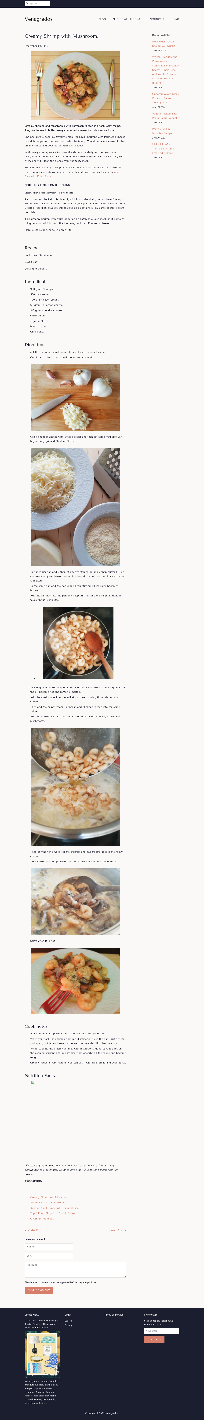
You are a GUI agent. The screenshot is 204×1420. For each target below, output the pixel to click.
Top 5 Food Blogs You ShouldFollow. (53, 1213)
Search (68, 1321)
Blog (102, 19)
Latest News (32, 1314)
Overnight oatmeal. (42, 1218)
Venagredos (112, 1413)
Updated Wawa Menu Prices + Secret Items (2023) (165, 98)
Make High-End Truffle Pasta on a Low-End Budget (163, 148)
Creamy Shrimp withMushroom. (49, 1197)
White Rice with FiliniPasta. (47, 1202)
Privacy (68, 1325)
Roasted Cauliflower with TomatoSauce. (54, 1207)
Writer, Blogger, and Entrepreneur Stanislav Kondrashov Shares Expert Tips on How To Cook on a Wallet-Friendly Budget (165, 69)
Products (157, 19)
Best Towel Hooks (127, 19)
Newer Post (115, 1230)
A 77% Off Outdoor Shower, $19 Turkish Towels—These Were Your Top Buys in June (41, 1324)
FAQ (176, 19)
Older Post (35, 1230)
